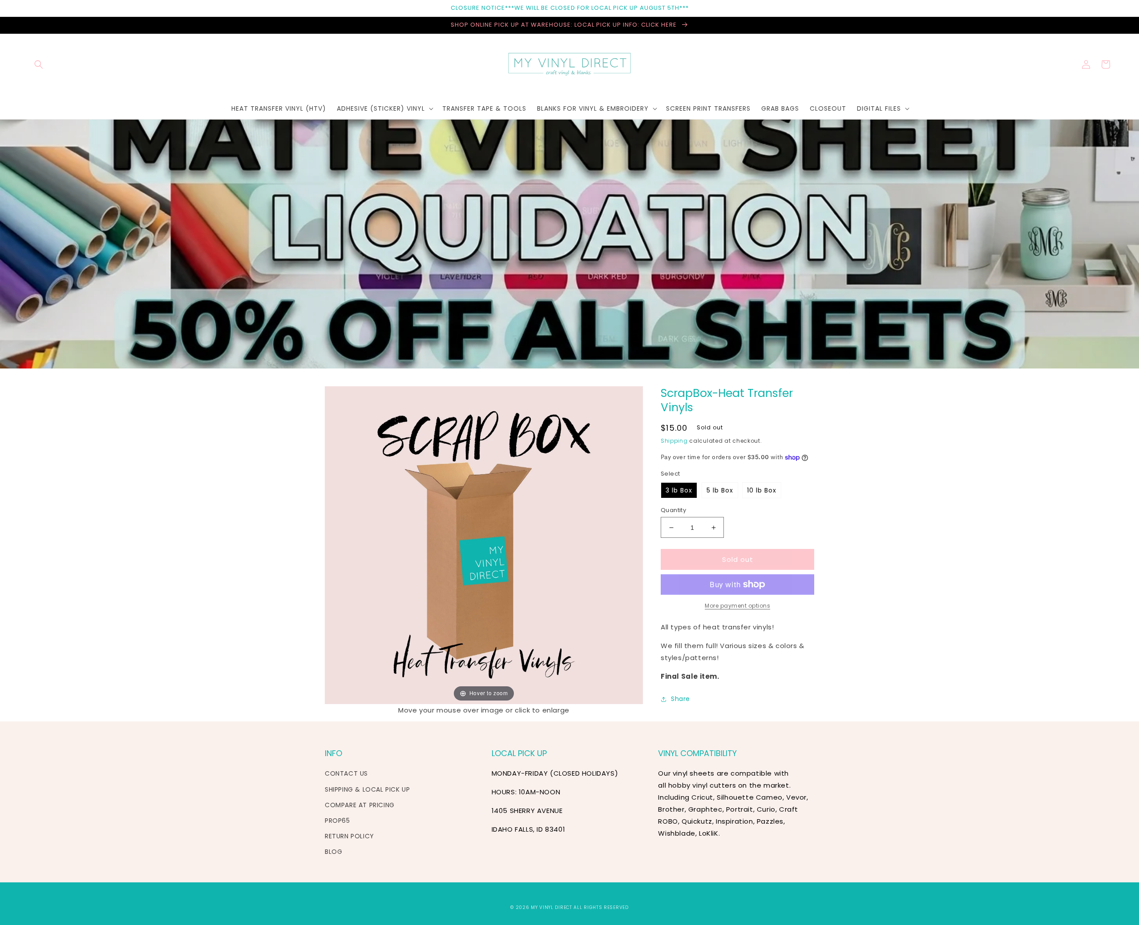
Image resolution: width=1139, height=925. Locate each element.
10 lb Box (761, 490)
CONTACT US (346, 773)
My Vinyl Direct (551, 907)
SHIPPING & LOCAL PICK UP (367, 789)
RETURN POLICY (349, 836)
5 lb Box (720, 490)
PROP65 (337, 820)
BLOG (333, 851)
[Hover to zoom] (484, 544)
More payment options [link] (737, 605)
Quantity (673, 510)
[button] (38, 64)
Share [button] (680, 698)
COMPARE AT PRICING (360, 805)
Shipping (674, 440)
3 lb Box (679, 490)
